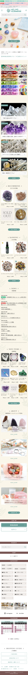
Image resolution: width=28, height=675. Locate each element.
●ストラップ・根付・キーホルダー (8, 590)
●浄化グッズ (5, 579)
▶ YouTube (20, 613)
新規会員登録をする (8, 56)
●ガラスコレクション (7, 576)
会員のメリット (22, 56)
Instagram (9, 613)
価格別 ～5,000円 (7, 568)
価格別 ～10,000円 (20, 568)
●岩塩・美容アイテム (20, 579)
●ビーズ (17, 590)
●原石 (16, 576)
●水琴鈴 (4, 594)
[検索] (25, 14)
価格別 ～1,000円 (7, 565)
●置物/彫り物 (18, 583)
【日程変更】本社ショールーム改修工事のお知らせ (15, 1)
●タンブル (5, 583)
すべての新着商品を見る (14, 403)
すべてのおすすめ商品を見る (14, 229)
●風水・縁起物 (6, 587)
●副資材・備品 (19, 594)
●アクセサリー (19, 587)
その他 (3, 598)
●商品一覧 (5, 572)
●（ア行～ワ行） (19, 572)
